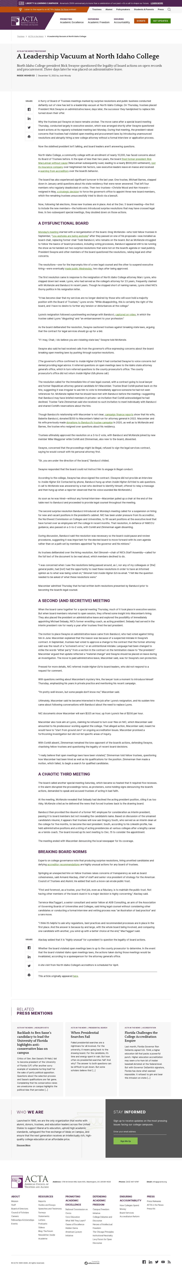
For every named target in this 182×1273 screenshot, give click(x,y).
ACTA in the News (36, 36)
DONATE (141, 21)
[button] (72, 21)
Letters (41, 1220)
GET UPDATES (160, 21)
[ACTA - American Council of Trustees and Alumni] (28, 21)
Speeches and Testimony (50, 1208)
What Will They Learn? (76, 1220)
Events (14, 1224)
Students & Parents (144, 9)
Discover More (23, 1145)
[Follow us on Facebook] (144, 1261)
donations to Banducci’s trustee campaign (89, 422)
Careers (15, 1216)
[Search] (169, 9)
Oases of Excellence (75, 1224)
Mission (14, 1201)
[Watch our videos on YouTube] (163, 1261)
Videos (41, 1227)
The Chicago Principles (103, 1232)
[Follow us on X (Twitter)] (156, 1261)
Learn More (157, 3)
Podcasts (42, 1224)
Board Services (127, 1213)
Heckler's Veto (42, 1028)
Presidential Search (98, 1028)
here (75, 976)
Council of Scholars (20, 1212)
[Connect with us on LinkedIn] (150, 1261)
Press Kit (151, 1208)
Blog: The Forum (45, 1231)
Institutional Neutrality (103, 1235)
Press (161, 9)
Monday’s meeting (48, 232)
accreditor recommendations (63, 864)
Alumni (109, 9)
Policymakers (123, 9)
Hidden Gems (72, 1228)
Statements (43, 1216)
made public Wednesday (78, 268)
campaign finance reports (119, 414)
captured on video (125, 314)
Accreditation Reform (129, 1216)
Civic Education (73, 1217)
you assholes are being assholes (70, 236)
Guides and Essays (47, 1205)
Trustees (97, 9)
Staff (13, 1205)
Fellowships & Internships (22, 1220)
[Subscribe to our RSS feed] (169, 1261)
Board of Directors (19, 1208)
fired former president (134, 159)
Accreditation (149, 1028)
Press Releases (154, 1201)
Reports (42, 1201)
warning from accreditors (54, 171)
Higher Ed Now (61, 9)
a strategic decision (68, 191)
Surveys (42, 1212)
